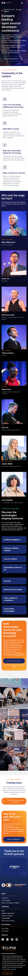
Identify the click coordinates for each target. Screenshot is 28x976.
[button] (21, 3)
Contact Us (5, 898)
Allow (10, 973)
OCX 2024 (5, 931)
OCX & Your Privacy (8, 921)
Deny (4, 973)
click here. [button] (13, 969)
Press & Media (6, 900)
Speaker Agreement (8, 913)
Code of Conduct (7, 916)
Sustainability (6, 918)
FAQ (3, 911)
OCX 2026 (5, 929)
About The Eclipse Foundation (10, 903)
